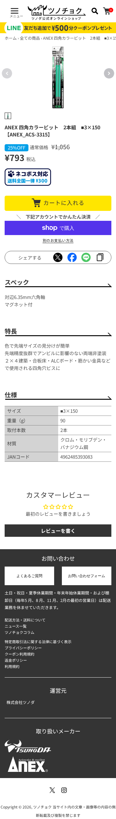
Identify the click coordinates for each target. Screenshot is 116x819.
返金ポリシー (16, 660)
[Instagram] (64, 790)
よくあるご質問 (29, 576)
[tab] (8, 116)
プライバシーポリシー (23, 647)
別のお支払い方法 (58, 240)
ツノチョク (42, 806)
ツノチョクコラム (19, 632)
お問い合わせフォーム (86, 576)
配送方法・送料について (25, 619)
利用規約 (12, 666)
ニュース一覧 (16, 626)
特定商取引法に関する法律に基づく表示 (38, 641)
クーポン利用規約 (19, 654)
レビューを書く (58, 530)
